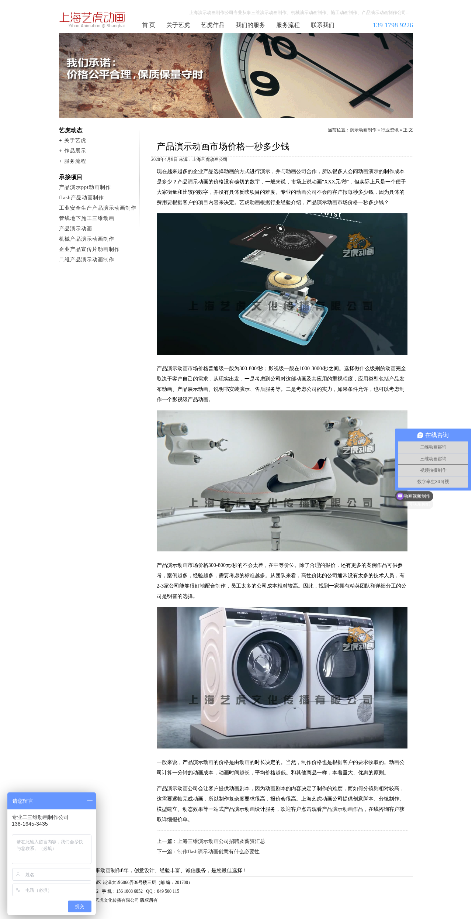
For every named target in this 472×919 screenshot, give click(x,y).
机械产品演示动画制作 (86, 239)
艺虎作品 (213, 25)
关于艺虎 (178, 25)
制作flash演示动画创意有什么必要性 (218, 851)
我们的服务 (250, 25)
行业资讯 (390, 129)
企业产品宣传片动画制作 (89, 249)
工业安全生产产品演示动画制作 (97, 208)
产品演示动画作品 (342, 809)
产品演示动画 (75, 228)
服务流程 (288, 25)
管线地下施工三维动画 (86, 218)
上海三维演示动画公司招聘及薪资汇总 (221, 841)
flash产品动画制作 (81, 197)
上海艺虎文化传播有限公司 (112, 900)
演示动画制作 (363, 129)
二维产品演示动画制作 (86, 259)
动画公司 (219, 159)
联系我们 (322, 25)
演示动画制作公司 (92, 20)
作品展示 (75, 151)
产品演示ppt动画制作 (85, 187)
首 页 (148, 25)
